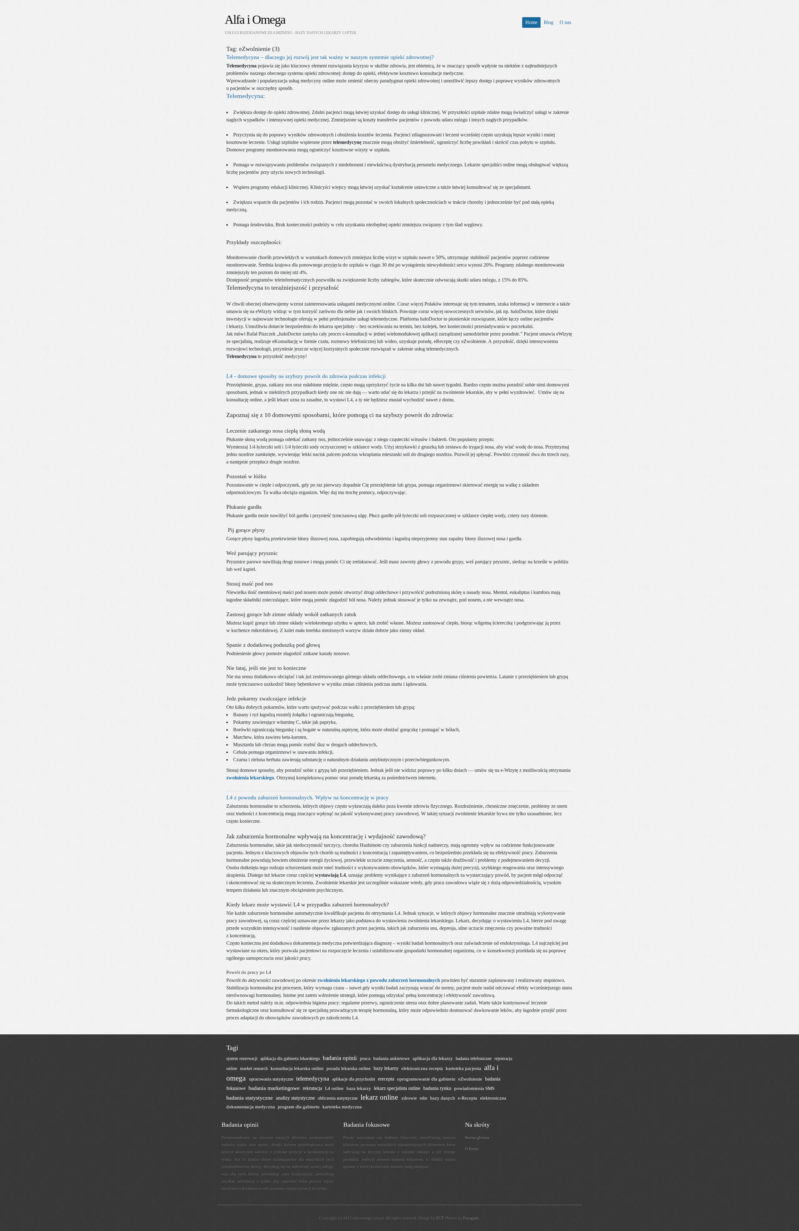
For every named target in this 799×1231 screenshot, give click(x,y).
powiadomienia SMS (474, 1088)
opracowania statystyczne (272, 1079)
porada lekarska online (349, 1068)
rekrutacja (313, 1088)
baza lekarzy (359, 1088)
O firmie (472, 1148)
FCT (440, 1218)
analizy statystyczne (296, 1098)
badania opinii (340, 1058)
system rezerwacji (242, 1058)
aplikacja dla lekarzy (433, 1058)
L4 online (335, 1088)
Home (531, 22)
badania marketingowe (274, 1088)
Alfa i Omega (255, 19)
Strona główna (477, 1137)
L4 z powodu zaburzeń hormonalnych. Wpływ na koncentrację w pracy (307, 797)
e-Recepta (468, 1098)
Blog (548, 22)
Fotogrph (471, 1218)
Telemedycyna (244, 95)
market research (254, 1068)
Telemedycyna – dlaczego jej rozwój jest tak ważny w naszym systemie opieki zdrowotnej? (330, 57)
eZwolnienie (470, 1078)
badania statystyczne (250, 1098)
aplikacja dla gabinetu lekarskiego (290, 1058)
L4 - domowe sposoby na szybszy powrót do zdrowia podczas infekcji (306, 376)
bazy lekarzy (387, 1068)
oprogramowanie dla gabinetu (427, 1078)
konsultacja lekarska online (298, 1068)
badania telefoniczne (474, 1058)
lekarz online (380, 1097)
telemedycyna (313, 1078)
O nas (565, 22)
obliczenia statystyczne (338, 1098)
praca (366, 1058)
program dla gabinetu (299, 1106)
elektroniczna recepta (422, 1068)
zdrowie (409, 1098)
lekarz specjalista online (398, 1088)
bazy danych (443, 1098)
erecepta (386, 1079)
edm (424, 1098)
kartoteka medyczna (342, 1106)
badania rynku (438, 1088)
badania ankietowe (392, 1058)
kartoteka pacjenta (464, 1068)
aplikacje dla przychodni (354, 1079)
